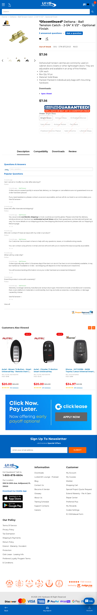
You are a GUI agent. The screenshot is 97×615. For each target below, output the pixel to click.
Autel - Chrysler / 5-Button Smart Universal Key (46, 370)
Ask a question (74, 33)
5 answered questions (50, 33)
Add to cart (16, 353)
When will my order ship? (13, 255)
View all (7, 304)
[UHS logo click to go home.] (48, 4)
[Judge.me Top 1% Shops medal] (49, 583)
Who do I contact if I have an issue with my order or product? (27, 233)
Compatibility (41, 151)
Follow (6, 184)
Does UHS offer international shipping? (18, 208)
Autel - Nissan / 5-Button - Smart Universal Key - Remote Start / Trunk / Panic (16, 371)
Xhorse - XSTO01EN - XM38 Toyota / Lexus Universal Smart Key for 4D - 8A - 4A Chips (80, 371)
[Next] (35, 60)
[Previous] (2, 60)
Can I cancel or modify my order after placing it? (22, 182)
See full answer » (15, 199)
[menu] (3, 4)
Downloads (58, 151)
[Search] (48, 11)
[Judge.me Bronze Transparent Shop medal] (39, 583)
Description (23, 151)
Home (4, 17)
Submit (78, 450)
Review (73, 151)
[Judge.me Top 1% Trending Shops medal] (59, 583)
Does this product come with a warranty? (19, 279)
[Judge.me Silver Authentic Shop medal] (29, 583)
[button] (10, 202)
